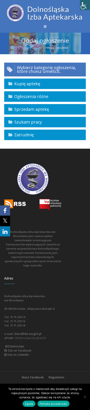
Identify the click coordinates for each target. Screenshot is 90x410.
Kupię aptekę (27, 83)
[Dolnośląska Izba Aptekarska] (45, 13)
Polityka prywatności (53, 403)
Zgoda (29, 403)
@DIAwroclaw (14, 346)
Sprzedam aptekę (31, 109)
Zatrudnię (24, 135)
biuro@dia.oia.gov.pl (27, 334)
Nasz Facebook (33, 377)
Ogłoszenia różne (31, 96)
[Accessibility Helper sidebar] (85, 5)
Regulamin (56, 377)
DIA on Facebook (19, 350)
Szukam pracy (28, 122)
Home (26, 48)
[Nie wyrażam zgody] (85, 397)
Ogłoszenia (38, 48)
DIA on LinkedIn (17, 355)
